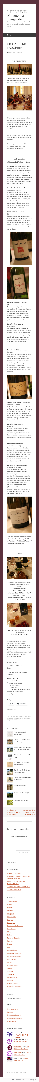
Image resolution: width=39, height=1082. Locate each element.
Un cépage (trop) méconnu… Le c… (22, 1041)
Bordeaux (10, 911)
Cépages (10, 920)
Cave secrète (11, 917)
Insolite (9, 944)
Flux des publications (14, 1015)
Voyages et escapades (14, 986)
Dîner (9, 932)
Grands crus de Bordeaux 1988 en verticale (22, 771)
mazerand (17, 720)
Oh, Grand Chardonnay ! (21, 800)
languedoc (10, 720)
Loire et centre (11, 959)
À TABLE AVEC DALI (14, 890)
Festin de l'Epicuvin (13, 938)
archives (10, 908)
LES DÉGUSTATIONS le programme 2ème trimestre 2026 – (18, 877)
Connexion (10, 1012)
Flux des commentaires (14, 1018)
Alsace (9, 905)
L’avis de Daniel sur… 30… (22, 1053)
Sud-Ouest (10, 971)
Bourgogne (10, 914)
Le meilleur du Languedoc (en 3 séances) (22, 763)
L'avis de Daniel (12, 950)
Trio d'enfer (10, 974)
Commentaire (23, 852)
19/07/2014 (19, 53)
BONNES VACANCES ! (14, 873)
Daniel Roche (11, 53)
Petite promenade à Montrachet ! (20, 733)
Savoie (9, 968)
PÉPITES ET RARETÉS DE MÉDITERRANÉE (16, 883)
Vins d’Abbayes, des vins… (21, 1048)
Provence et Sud (12, 965)
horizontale (26, 718)
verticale (10, 980)
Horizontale (10, 941)
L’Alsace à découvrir (20, 785)
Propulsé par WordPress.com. (16, 1072)
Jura (8, 947)
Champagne (11, 923)
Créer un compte (12, 1009)
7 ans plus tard (12, 901)
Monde (9, 962)
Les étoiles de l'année (14, 956)
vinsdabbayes (18, 1047)
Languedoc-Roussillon (14, 953)
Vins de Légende (12, 983)
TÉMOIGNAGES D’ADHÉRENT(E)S (18, 887)
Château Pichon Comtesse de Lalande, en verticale (22, 748)
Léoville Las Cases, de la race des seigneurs (22, 741)
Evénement (10, 935)
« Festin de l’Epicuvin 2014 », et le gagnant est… (13, 812)
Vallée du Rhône (12, 977)
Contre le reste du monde (15, 926)
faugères (20, 718)
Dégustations (20, 716)
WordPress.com (12, 1021)
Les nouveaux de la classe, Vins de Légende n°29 (29, 812)
